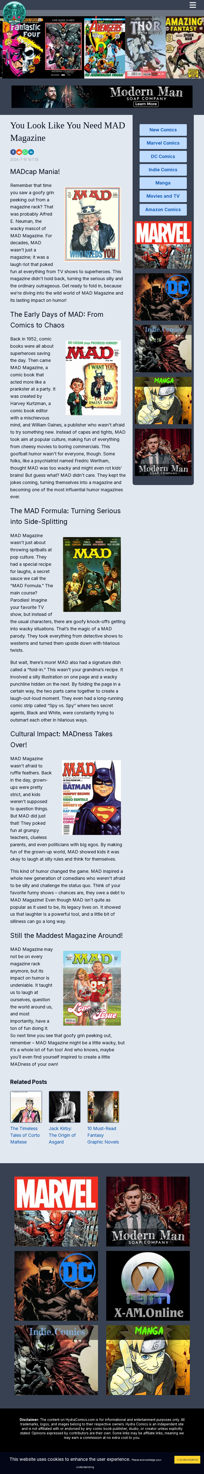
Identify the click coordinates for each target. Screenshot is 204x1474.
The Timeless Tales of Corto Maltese (25, 1135)
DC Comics (163, 156)
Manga (163, 182)
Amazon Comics (163, 209)
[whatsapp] (25, 152)
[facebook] (13, 152)
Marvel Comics (163, 143)
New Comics (163, 129)
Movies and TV (163, 196)
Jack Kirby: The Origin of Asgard (62, 1135)
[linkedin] (31, 152)
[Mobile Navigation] (193, 5)
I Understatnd (187, 1460)
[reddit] (19, 152)
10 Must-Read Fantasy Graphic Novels (103, 1135)
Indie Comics (163, 169)
